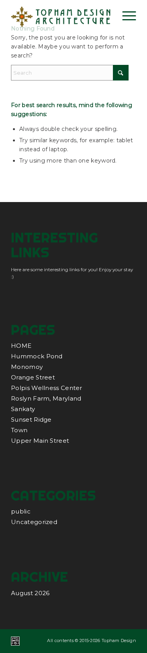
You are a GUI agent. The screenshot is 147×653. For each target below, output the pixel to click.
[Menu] (125, 15)
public (21, 511)
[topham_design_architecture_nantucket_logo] (61, 15)
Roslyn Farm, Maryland (46, 398)
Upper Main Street (40, 440)
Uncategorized (34, 522)
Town (19, 430)
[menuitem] (125, 15)
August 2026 (30, 593)
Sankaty (23, 409)
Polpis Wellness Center (46, 388)
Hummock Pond (37, 356)
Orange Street (33, 377)
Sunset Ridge (31, 419)
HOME (21, 345)
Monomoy (27, 366)
